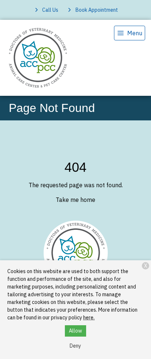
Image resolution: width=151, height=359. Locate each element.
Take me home (75, 199)
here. (89, 317)
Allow (75, 330)
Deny (75, 345)
